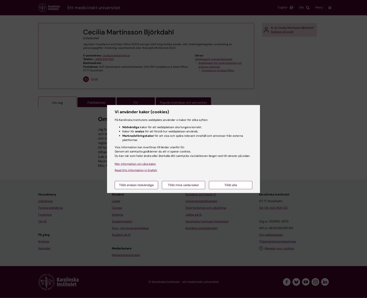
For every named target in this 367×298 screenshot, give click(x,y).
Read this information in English (136, 170)
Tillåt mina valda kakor (183, 185)
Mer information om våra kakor (135, 164)
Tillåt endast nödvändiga (136, 185)
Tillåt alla (230, 185)
